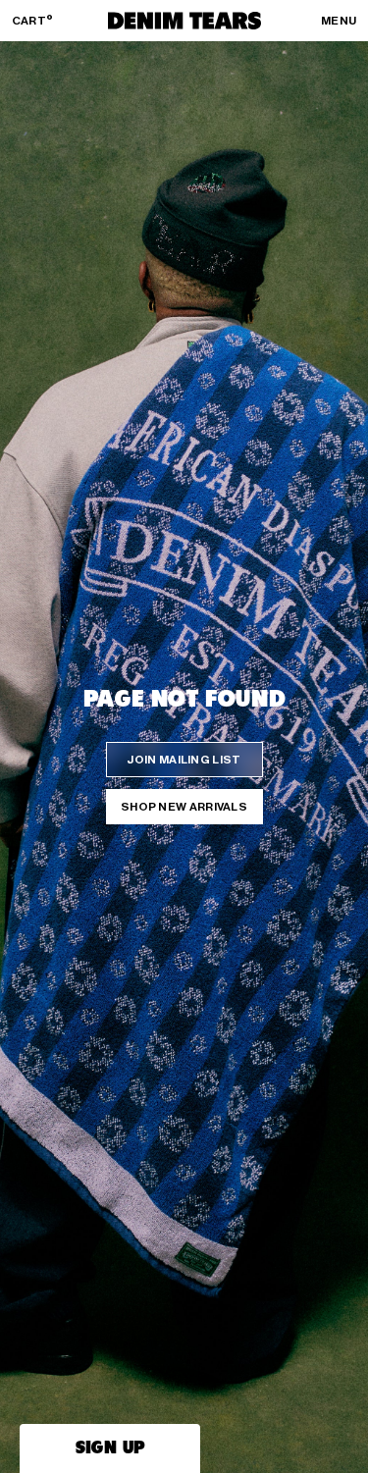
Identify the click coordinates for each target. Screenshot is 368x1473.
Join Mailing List (183, 759)
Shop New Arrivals (184, 807)
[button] (110, 1448)
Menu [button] (338, 20)
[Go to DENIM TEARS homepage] (184, 20)
